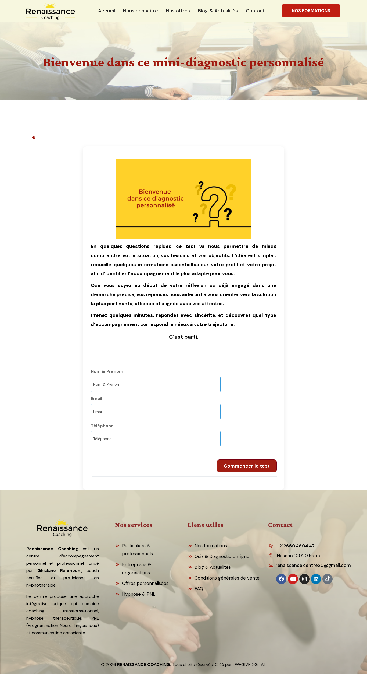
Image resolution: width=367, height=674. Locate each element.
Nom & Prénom (107, 371)
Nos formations (211, 546)
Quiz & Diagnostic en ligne (222, 556)
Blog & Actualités (213, 567)
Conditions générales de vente (227, 578)
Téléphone (102, 426)
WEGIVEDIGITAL (250, 664)
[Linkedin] (316, 579)
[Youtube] (293, 579)
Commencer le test (247, 466)
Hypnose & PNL (138, 594)
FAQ (199, 589)
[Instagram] (304, 579)
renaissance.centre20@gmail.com (312, 565)
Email (96, 398)
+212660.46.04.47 (295, 546)
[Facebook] (281, 579)
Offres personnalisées (145, 583)
